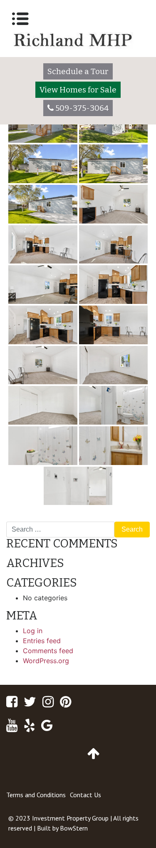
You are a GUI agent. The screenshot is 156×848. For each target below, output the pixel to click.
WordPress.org (46, 661)
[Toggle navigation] (20, 18)
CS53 (18, 518)
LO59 (137, 518)
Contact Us (85, 795)
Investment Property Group (70, 818)
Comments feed (48, 651)
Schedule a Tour (78, 71)
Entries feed (42, 641)
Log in (32, 631)
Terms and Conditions (36, 795)
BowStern (74, 828)
